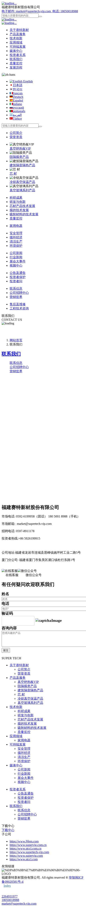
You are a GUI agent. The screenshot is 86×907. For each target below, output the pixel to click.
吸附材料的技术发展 (24, 214)
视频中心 (16, 265)
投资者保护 (18, 277)
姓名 (5, 594)
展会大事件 (18, 261)
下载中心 (8, 830)
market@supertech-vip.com (19, 903)
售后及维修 (18, 304)
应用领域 (16, 42)
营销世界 (16, 297)
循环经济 (16, 237)
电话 (5, 603)
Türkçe (17, 118)
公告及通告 (18, 273)
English (27, 81)
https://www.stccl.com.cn (25, 848)
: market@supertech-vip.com (27, 11)
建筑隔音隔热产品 (22, 165)
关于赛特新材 (19, 30)
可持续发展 (18, 46)
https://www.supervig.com (26, 855)
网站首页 (16, 340)
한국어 (17, 89)
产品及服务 (18, 34)
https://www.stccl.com (24, 859)
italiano (17, 104)
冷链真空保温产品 (22, 182)
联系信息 (16, 288)
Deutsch (18, 97)
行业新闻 (16, 257)
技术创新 (16, 38)
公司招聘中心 (19, 292)
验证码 (7, 613)
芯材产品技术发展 (22, 206)
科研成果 (16, 197)
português (19, 111)
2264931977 (10, 896)
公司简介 (16, 132)
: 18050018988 (65, 11)
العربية (17, 115)
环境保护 (16, 245)
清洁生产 (16, 241)
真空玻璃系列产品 (22, 190)
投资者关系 (18, 55)
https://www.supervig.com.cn (28, 845)
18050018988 (10, 900)
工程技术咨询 (19, 308)
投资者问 (16, 281)
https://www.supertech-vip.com (29, 852)
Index (7, 885)
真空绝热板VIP (20, 148)
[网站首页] (9, 3)
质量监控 (16, 63)
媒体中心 (16, 50)
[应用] (40, 16)
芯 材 (13, 173)
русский (18, 107)
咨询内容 (9, 628)
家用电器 (16, 225)
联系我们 (16, 59)
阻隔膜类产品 (19, 157)
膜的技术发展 (19, 210)
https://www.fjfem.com (24, 841)
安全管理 (16, 233)
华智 (72, 877)
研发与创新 (18, 201)
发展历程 (16, 67)
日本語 (17, 85)
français (18, 93)
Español (18, 100)
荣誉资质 (16, 137)
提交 (5, 650)
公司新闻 (16, 253)
